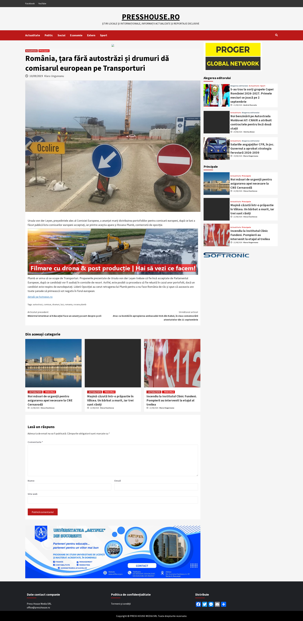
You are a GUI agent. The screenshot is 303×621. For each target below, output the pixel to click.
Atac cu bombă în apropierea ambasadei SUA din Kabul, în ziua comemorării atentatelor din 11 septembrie (155, 315)
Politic (49, 35)
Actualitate (32, 35)
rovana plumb (80, 304)
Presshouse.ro (151, 16)
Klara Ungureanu (54, 76)
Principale (44, 51)
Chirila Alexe (249, 132)
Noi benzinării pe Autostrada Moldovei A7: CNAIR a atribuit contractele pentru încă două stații (251, 122)
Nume (31, 480)
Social (61, 35)
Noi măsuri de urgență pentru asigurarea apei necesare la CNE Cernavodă (50, 400)
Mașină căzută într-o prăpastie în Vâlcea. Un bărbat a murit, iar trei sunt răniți (110, 400)
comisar (47, 304)
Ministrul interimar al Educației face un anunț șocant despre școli (64, 313)
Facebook (30, 3)
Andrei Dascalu (250, 105)
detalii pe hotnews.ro (40, 297)
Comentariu (35, 442)
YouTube (42, 3)
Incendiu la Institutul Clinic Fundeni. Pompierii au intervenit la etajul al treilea (171, 400)
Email (117, 480)
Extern (91, 35)
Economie (76, 35)
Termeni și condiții (121, 603)
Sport (103, 35)
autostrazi (38, 304)
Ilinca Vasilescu (47, 408)
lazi (62, 304)
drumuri (55, 304)
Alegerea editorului (239, 86)
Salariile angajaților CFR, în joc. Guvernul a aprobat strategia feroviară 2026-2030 (252, 148)
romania (68, 304)
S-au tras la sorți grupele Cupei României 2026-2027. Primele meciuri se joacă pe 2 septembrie (251, 95)
